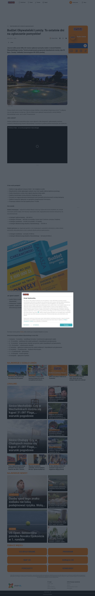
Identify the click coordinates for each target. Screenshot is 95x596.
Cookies (31, 321)
